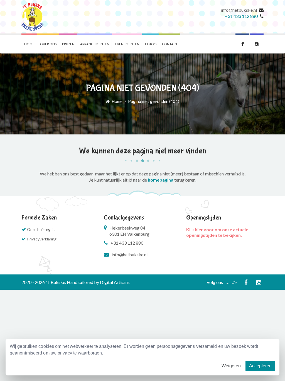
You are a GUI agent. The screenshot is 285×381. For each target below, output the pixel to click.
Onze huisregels (41, 229)
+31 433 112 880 (241, 16)
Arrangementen (94, 44)
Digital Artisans (115, 282)
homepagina (160, 179)
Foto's (150, 44)
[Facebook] (242, 43)
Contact (170, 44)
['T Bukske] (32, 16)
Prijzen (68, 44)
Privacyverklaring (41, 239)
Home (29, 44)
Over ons (48, 44)
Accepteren (260, 365)
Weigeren (231, 365)
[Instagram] (257, 43)
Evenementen (127, 44)
